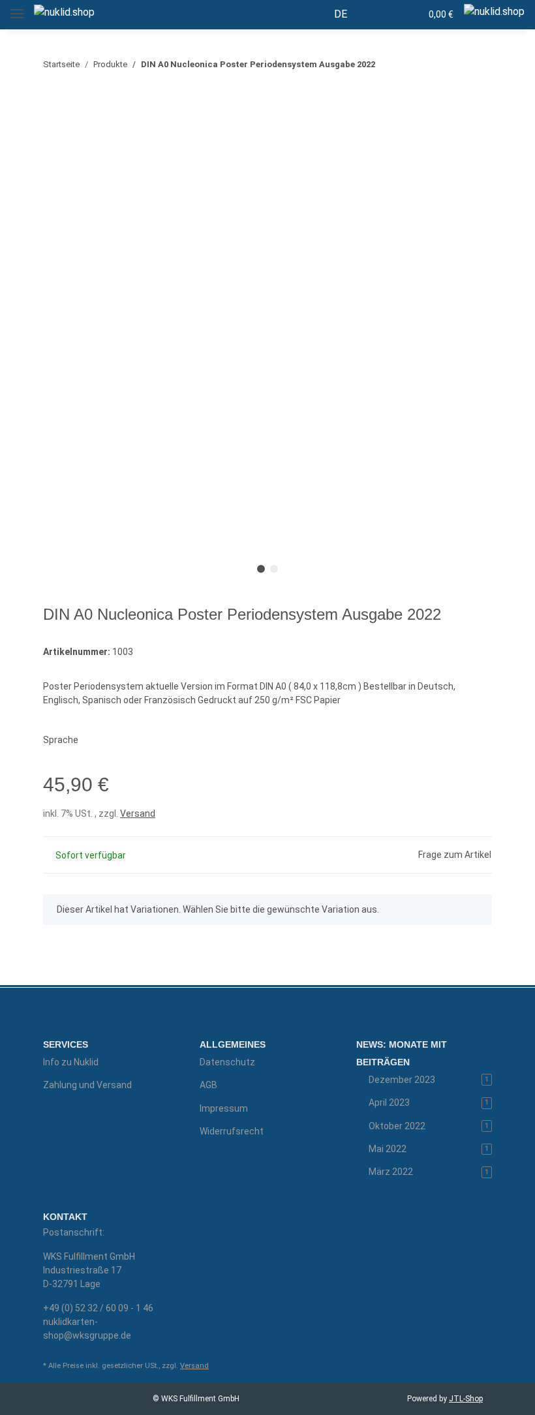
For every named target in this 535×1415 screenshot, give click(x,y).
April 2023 (429, 1102)
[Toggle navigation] (16, 8)
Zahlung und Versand (87, 1085)
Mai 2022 (429, 1149)
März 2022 (429, 1171)
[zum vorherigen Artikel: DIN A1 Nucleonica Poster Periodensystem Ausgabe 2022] (450, 64)
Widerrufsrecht (232, 1131)
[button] (383, 14)
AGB (208, 1085)
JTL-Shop (466, 1398)
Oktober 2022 (429, 1126)
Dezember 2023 (429, 1079)
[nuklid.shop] (64, 12)
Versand (137, 813)
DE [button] (340, 14)
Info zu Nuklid (71, 1062)
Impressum (224, 1108)
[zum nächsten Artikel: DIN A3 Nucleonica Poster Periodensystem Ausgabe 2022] (478, 64)
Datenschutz (227, 1062)
